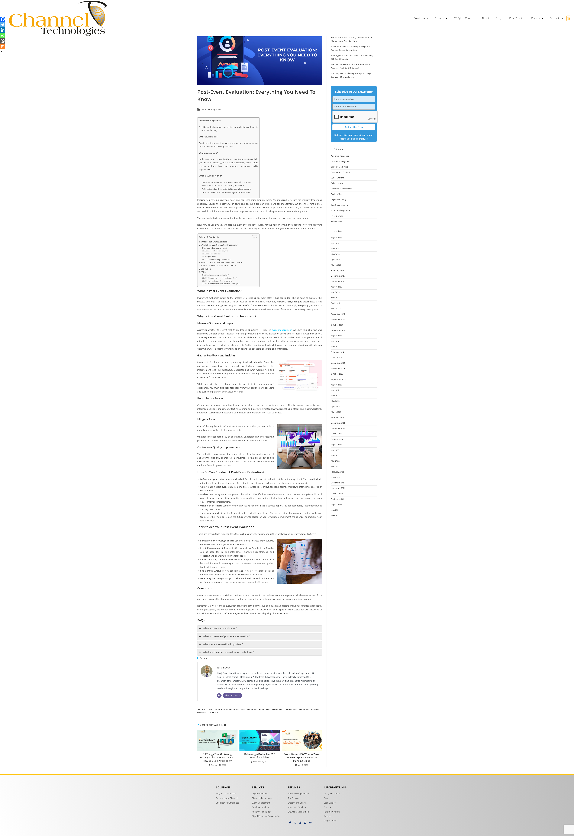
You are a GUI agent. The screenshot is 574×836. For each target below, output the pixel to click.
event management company (279, 709)
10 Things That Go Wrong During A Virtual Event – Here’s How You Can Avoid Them (217, 758)
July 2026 (335, 243)
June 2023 (335, 395)
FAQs (203, 272)
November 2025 (338, 281)
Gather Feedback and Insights (216, 251)
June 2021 (335, 510)
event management (282, 329)
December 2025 (338, 275)
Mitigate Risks (210, 256)
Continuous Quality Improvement (218, 259)
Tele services (336, 221)
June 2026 (335, 248)
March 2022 (336, 466)
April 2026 (335, 259)
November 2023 (338, 368)
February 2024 (337, 352)
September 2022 (338, 439)
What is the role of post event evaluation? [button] (226, 636)
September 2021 (338, 499)
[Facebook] (2, 19)
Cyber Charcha (337, 177)
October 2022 (337, 433)
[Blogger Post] (2, 41)
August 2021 (336, 504)
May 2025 (335, 297)
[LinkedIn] (219, 695)
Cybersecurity (337, 183)
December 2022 (338, 423)
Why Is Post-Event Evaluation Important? (219, 245)
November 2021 (338, 488)
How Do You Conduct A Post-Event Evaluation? (222, 262)
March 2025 (336, 308)
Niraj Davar (223, 667)
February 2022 (337, 471)
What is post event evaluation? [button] (220, 628)
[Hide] (1, 52)
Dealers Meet (337, 194)
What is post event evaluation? (217, 275)
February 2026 (337, 270)
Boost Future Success (213, 254)
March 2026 (336, 265)
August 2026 (336, 237)
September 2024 (338, 330)
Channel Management (341, 161)
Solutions (419, 18)
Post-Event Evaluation (207, 712)
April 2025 (335, 303)
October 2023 (337, 373)
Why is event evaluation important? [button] (223, 644)
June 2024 (335, 346)
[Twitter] (2, 24)
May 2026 (335, 254)
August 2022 (336, 444)
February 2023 (337, 417)
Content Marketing (339, 166)
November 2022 (338, 428)
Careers (535, 18)
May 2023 (335, 401)
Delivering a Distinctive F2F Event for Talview (259, 756)
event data (227, 486)
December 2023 (338, 363)
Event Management (211, 109)
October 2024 (337, 325)
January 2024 (336, 357)
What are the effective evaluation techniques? (222, 284)
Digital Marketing (338, 199)
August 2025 (336, 286)
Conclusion (206, 269)
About (485, 18)
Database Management (341, 188)
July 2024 (335, 341)
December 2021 (338, 482)
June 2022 (335, 455)
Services (439, 18)
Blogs (499, 18)
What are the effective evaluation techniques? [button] (228, 652)
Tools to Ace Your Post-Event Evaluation (218, 265)
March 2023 (336, 412)
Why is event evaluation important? (218, 281)
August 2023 (336, 384)
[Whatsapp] (2, 35)
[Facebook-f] (290, 822)
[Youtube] (310, 822)
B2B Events (207, 709)
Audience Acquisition (340, 156)
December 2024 (338, 314)
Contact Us (556, 18)
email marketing (222, 563)
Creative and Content (340, 172)
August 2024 (336, 335)
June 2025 (335, 292)
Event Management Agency (253, 709)
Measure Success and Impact (216, 248)
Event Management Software (306, 709)
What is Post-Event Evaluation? (214, 242)
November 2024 (338, 319)
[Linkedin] (2, 30)
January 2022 (336, 477)
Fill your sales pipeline (340, 210)
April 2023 (335, 406)
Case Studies (516, 18)
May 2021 (335, 515)
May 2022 (335, 461)
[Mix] (2, 46)
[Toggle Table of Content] (253, 237)
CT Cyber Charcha (464, 18)
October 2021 (337, 493)
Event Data (217, 709)
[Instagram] (300, 822)
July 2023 (335, 390)
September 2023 (338, 379)
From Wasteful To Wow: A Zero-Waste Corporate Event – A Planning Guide (301, 758)
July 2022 (335, 450)
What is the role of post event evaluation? (221, 278)
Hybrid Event (337, 215)
